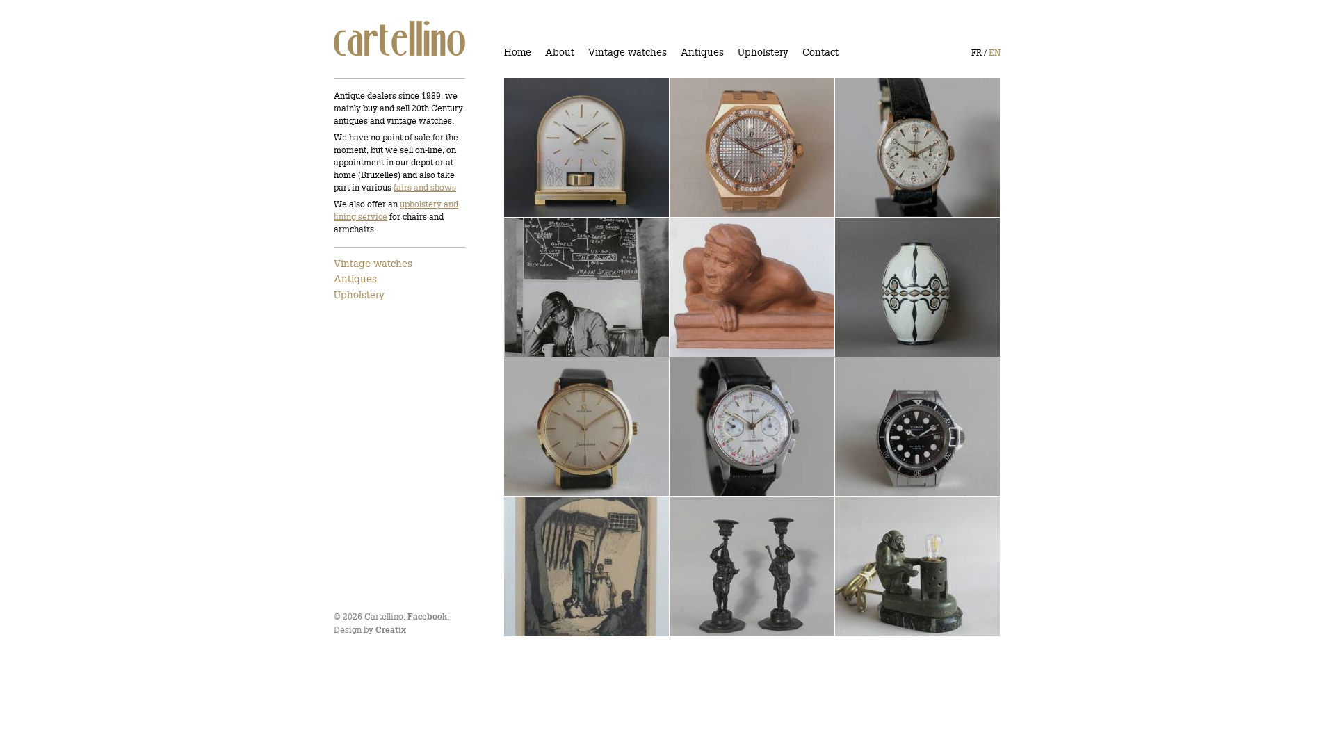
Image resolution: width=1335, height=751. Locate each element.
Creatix (390, 630)
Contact (820, 52)
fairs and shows (425, 187)
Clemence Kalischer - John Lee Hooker (576, 287)
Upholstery (763, 52)
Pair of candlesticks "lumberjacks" (725, 567)
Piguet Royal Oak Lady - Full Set (736, 148)
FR (976, 52)
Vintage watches (627, 52)
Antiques (702, 52)
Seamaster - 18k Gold (564, 427)
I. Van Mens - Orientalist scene (571, 567)
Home (517, 52)
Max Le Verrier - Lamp (897, 567)
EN (995, 52)
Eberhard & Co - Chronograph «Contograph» (745, 427)
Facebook (427, 617)
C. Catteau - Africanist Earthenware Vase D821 (901, 287)
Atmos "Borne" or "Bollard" (574, 148)
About (559, 52)
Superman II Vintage (894, 427)
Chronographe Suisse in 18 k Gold (908, 148)
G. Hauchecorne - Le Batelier (728, 287)
